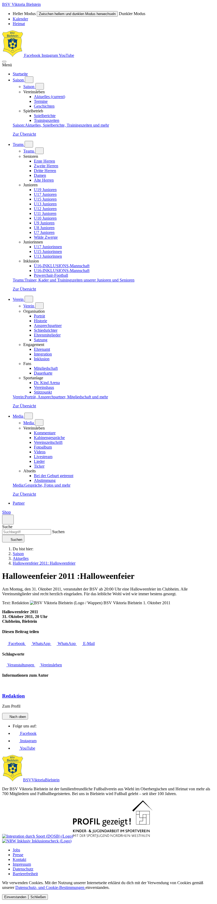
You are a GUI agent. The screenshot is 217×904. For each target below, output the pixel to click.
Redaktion (13, 696)
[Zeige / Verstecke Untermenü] (29, 79)
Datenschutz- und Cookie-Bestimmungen (50, 887)
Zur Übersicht (24, 134)
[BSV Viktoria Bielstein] (12, 55)
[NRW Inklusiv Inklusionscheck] (36, 841)
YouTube (66, 55)
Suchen (58, 531)
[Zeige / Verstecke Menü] (4, 61)
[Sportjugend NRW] (112, 836)
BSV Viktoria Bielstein (21, 4)
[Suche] (8, 519)
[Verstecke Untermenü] (39, 86)
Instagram (50, 55)
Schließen (38, 897)
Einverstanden (15, 897)
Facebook (32, 55)
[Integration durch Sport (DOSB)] (37, 836)
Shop (6, 512)
